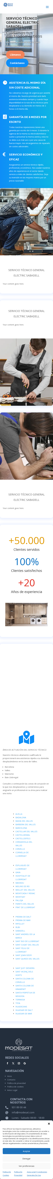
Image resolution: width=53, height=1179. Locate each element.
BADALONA (20, 817)
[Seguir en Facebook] (7, 1063)
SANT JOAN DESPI (23, 955)
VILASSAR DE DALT (24, 1010)
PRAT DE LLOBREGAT (25, 907)
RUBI (17, 927)
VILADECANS (21, 1006)
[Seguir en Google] (24, 1063)
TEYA (17, 1003)
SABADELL (20, 930)
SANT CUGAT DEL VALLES (27, 944)
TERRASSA (20, 999)
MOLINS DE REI (22, 886)
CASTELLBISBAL (22, 835)
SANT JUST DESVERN (24, 968)
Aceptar (26, 1151)
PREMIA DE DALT (23, 916)
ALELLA (18, 814)
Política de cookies (15, 1086)
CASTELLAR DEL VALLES (26, 831)
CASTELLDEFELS (22, 838)
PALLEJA (19, 900)
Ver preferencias (26, 1166)
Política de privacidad (16, 1083)
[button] (49, 1123)
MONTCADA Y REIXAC (25, 893)
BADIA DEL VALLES (24, 821)
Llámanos (15, 54)
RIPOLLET (19, 923)
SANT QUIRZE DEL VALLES (27, 958)
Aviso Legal (12, 1090)
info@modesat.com (23, 1112)
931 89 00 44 (19, 1107)
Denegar (26, 1158)
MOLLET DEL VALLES (25, 890)
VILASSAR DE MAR (23, 1013)
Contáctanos (17, 63)
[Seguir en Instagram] (19, 1063)
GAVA (17, 872)
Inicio (9, 1076)
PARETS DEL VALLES (24, 904)
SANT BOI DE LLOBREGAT (27, 941)
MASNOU (19, 883)
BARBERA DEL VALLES (25, 824)
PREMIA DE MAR (22, 920)
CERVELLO (20, 849)
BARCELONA (21, 828)
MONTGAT (20, 897)
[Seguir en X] (13, 1063)
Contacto (11, 1079)
